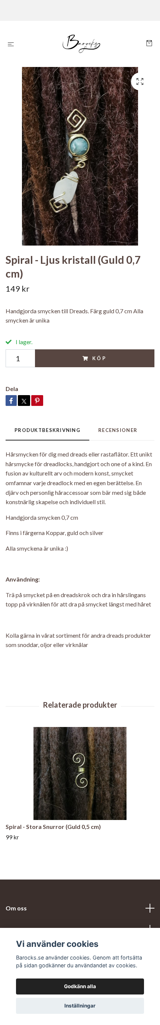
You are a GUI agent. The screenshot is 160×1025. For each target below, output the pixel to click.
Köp (99, 358)
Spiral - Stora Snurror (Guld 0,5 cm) (53, 826)
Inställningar (80, 1006)
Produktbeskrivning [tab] (47, 430)
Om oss (16, 908)
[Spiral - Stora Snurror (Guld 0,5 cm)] (80, 773)
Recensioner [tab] (117, 430)
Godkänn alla (80, 986)
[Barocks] (81, 44)
